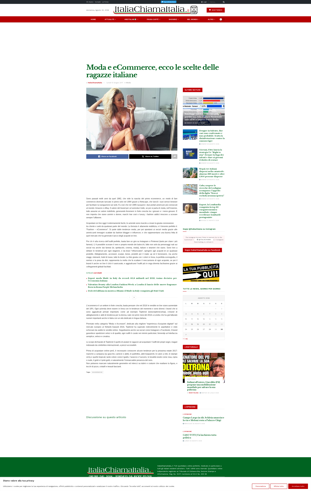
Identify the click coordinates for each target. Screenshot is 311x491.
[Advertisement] (155, 43)
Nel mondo (192, 19)
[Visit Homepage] (155, 10)
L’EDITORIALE (191, 379)
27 (204, 329)
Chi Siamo (89, 2)
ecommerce (97, 372)
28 (210, 329)
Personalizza (260, 486)
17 (186, 324)
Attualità (109, 19)
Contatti (98, 2)
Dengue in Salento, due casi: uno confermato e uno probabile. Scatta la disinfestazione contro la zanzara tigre (212, 136)
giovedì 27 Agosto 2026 (209, 220)
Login (205, 2)
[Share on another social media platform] (174, 156)
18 (192, 324)
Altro (210, 19)
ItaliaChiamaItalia (95, 83)
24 (186, 329)
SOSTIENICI (216, 10)
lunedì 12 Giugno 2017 (115, 83)
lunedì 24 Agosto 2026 (193, 441)
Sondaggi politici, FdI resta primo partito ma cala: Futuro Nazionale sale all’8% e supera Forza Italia (203, 117)
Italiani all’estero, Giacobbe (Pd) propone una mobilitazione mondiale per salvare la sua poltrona (203, 386)
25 (192, 329)
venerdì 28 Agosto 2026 (195, 123)
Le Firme (105, 2)
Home (93, 19)
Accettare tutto (298, 486)
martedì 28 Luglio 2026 (210, 393)
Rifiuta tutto (279, 486)
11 (192, 319)
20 (204, 324)
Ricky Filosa (193, 393)
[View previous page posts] (129, 297)
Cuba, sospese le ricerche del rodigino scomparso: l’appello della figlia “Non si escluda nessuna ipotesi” (211, 190)
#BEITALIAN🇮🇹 (130, 19)
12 (198, 319)
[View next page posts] (134, 297)
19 (198, 324)
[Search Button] (223, 2)
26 (198, 329)
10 (186, 319)
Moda (128, 83)
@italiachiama (204, 240)
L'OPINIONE (187, 414)
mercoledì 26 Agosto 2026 (194, 423)
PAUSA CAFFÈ (153, 19)
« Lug (185, 338)
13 (204, 319)
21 (210, 324)
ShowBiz (173, 19)
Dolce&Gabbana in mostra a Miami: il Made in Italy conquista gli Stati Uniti (126, 291)
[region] (155, 484)
